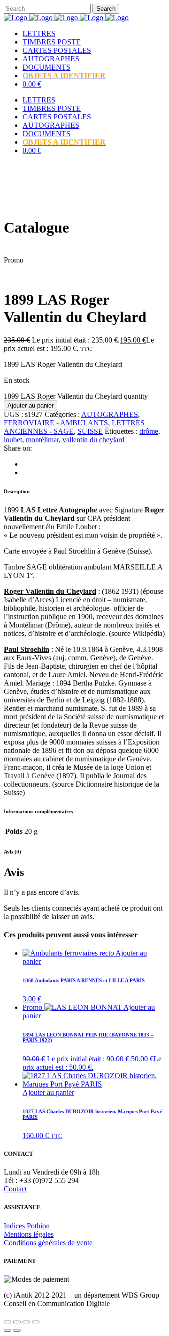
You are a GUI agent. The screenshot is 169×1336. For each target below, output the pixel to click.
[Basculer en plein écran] (17, 1322)
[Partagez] (26, 1322)
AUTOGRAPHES (109, 414)
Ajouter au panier (31, 405)
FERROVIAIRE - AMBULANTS (56, 423)
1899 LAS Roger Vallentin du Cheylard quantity (76, 396)
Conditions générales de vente (48, 1243)
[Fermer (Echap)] (35, 1322)
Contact (15, 1189)
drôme (148, 431)
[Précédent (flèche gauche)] (7, 1330)
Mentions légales (29, 1234)
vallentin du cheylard (93, 440)
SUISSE (90, 431)
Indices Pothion (27, 1226)
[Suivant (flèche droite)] (17, 1330)
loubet (13, 440)
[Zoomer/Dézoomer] (7, 1322)
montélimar (42, 440)
